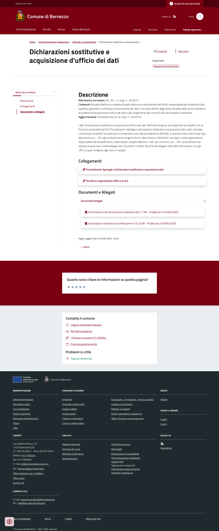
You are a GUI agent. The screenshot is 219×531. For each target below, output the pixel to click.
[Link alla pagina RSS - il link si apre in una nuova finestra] (174, 16)
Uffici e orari (19, 478)
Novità (46, 29)
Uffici (15, 428)
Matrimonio (170, 29)
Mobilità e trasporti (120, 409)
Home (32, 42)
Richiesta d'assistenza (122, 473)
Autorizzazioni (69, 413)
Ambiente (67, 399)
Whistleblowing (69, 458)
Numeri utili (18, 483)
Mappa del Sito (93, 518)
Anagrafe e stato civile (73, 404)
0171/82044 (28, 455)
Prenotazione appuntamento (125, 469)
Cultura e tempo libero (73, 423)
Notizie (163, 399)
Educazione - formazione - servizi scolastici (132, 399)
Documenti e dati (21, 404)
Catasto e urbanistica (72, 418)
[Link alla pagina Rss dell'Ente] (162, 444)
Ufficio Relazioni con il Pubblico (28, 473)
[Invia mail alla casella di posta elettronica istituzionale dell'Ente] (35, 464)
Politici (16, 423)
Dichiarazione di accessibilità (125, 454)
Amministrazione (26, 29)
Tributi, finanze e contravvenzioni (127, 418)
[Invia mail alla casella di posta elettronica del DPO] (38, 499)
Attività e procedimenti (84, 42)
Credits (68, 518)
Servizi (61, 29)
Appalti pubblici (69, 409)
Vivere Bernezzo (81, 29)
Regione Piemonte (23, 3)
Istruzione (153, 29)
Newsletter (166, 448)
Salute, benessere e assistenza (126, 413)
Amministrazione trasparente (54, 42)
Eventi (163, 424)
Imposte (137, 29)
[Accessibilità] (9, 521)
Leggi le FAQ (117, 461)
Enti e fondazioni (21, 409)
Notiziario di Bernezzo (72, 454)
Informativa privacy (120, 444)
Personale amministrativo (25, 418)
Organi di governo (21, 413)
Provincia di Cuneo (71, 449)
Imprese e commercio (121, 404)
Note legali (116, 449)
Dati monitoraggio (22, 518)
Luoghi (163, 419)
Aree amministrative (23, 399)
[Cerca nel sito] (198, 16)
